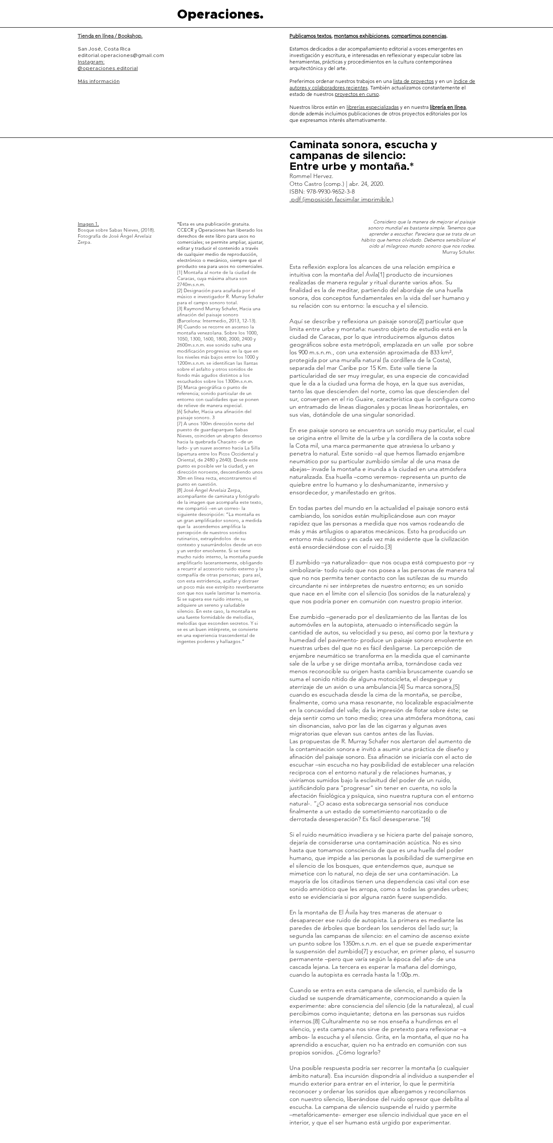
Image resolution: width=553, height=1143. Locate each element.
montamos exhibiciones (361, 35)
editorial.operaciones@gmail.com (121, 55)
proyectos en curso (357, 94)
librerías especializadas (372, 107)
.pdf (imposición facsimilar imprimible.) (341, 199)
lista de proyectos (413, 81)
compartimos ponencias (418, 35)
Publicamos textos (310, 35)
